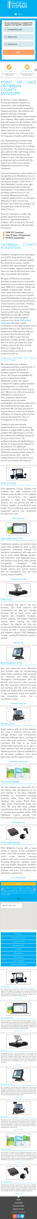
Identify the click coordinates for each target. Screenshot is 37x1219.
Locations (18, 1203)
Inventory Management (18, 965)
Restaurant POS (18, 945)
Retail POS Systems (18, 938)
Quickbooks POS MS (18, 579)
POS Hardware (18, 957)
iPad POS (18, 949)
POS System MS (18, 518)
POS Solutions (18, 1206)
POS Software (18, 953)
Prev (2, 889)
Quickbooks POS (18, 942)
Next (35, 69)
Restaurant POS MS (18, 703)
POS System (18, 934)
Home (18, 1200)
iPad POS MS (18, 643)
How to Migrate (18, 961)
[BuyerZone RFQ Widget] (18, 40)
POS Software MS (18, 822)
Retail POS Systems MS (18, 761)
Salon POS (18, 883)
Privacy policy (18, 1209)
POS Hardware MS (18, 878)
